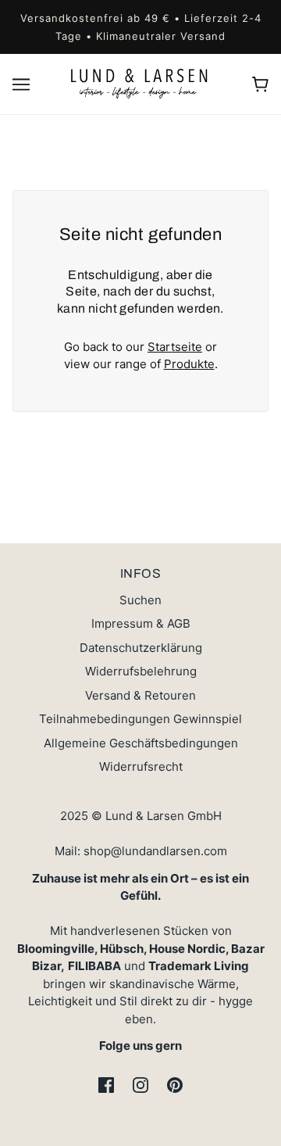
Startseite (175, 346)
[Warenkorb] (260, 84)
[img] (106, 1085)
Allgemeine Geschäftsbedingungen (141, 743)
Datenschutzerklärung (141, 647)
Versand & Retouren (140, 695)
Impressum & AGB (140, 623)
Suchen (140, 600)
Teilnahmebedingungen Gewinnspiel (140, 718)
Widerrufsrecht (141, 766)
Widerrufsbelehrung (141, 671)
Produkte (189, 363)
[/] (140, 83)
